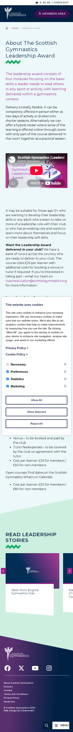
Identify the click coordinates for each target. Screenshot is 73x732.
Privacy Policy (11, 698)
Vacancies (9, 701)
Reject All (36, 423)
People (15, 28)
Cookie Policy (17, 354)
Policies (8, 687)
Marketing (18, 386)
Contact (8, 690)
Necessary (18, 364)
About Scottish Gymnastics (19, 683)
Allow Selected (36, 411)
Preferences (19, 371)
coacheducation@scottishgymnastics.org (36, 281)
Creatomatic (27, 710)
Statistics (17, 379)
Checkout (61, 2)
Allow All (36, 400)
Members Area (54, 13)
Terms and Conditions (16, 694)
